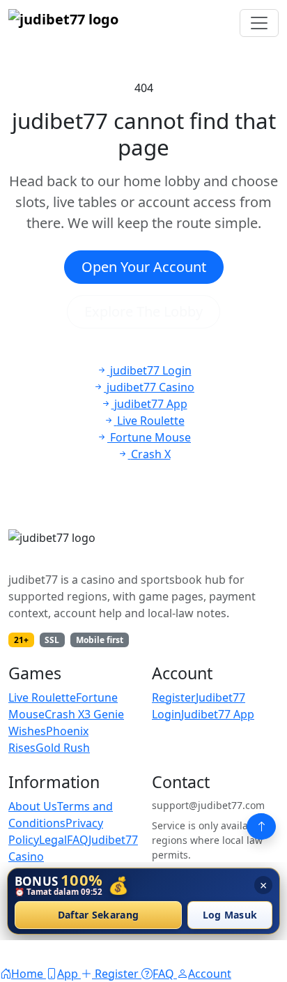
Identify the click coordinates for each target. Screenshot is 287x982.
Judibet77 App (217, 714)
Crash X (64, 714)
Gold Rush (63, 747)
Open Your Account (144, 266)
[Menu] (259, 23)
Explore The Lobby (143, 311)
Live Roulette (42, 697)
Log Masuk (230, 915)
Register (174, 697)
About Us (32, 806)
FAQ (77, 839)
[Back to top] (261, 826)
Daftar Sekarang (98, 915)
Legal (53, 839)
